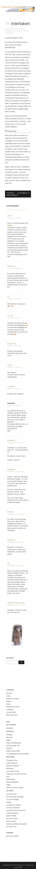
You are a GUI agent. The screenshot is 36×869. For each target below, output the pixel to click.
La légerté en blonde (13, 805)
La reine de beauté (13, 808)
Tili (8, 296)
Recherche (10, 658)
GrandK (9, 748)
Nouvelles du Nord (13, 707)
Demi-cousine (11, 821)
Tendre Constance (12, 766)
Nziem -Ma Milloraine (13, 743)
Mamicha (9, 737)
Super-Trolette (11, 816)
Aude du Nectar (11, 763)
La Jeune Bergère (12, 799)
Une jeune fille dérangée (15, 797)
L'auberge (9, 709)
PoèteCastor (10, 779)
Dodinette (9, 728)
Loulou (9, 216)
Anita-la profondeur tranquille (16, 824)
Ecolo (8, 704)
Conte (8, 696)
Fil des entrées (13, 836)
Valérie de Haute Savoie (16, 603)
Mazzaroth (10, 768)
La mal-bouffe (11, 712)
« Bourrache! (10, 193)
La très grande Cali (13, 745)
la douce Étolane (12, 813)
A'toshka (9, 735)
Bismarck (10, 512)
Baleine (9, 701)
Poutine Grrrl (11, 344)
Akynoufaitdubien (12, 782)
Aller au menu (18, 1)
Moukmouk (9, 31)
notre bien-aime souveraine (16, 810)
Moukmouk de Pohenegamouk (18, 14)
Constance (11, 386)
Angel (8, 785)
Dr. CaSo (10, 316)
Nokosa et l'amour (12, 699)
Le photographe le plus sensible (17, 754)
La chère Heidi (11, 794)
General (19, 31)
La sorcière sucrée (12, 771)
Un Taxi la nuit (11, 826)
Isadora (9, 802)
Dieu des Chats (11, 818)
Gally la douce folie (13, 751)
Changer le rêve (12, 760)
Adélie (8, 740)
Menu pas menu (12, 715)
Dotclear (16, 867)
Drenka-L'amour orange (14, 787)
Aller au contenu (5, 1)
